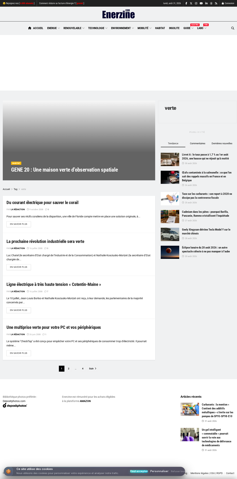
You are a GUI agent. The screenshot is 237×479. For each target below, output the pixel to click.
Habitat (160, 28)
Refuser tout (178, 471)
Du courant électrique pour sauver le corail (42, 202)
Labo (201, 27)
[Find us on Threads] (211, 3)
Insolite (174, 28)
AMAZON (85, 401)
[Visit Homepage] (118, 14)
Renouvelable (72, 28)
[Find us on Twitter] (191, 3)
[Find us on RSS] (216, 3)
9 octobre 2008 (41, 177)
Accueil (38, 28)
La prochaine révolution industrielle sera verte (45, 241)
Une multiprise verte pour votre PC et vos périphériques (53, 327)
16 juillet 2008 (35, 248)
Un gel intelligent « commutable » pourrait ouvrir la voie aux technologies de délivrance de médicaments (216, 437)
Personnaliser (159, 471)
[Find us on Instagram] (196, 3)
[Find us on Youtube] (201, 3)
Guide (188, 27)
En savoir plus (20, 224)
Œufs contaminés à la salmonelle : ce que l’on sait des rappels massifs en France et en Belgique (206, 176)
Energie (52, 28)
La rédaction (22, 177)
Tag (15, 189)
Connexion (229, 3)
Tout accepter (139, 471)
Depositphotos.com (14, 401)
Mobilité (143, 28)
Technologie (96, 28)
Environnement (121, 28)
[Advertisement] (118, 63)
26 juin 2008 (35, 334)
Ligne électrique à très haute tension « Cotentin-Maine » (53, 284)
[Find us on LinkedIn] (206, 3)
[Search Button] (232, 28)
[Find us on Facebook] (186, 3)
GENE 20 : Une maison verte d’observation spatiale (64, 169)
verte (23, 189)
